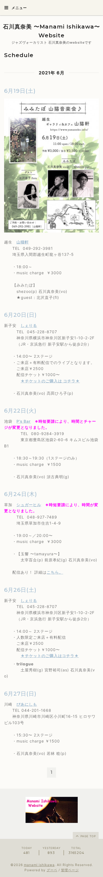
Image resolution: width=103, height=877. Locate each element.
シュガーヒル (28, 504)
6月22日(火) (20, 410)
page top (87, 836)
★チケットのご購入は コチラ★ (50, 381)
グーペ (52, 870)
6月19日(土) (20, 91)
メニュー (18, 7)
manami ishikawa (39, 865)
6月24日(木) (20, 494)
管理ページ (70, 870)
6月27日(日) (20, 693)
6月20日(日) (20, 315)
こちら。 (55, 572)
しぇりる (29, 325)
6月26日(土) (20, 590)
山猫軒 (22, 242)
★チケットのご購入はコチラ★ (50, 655)
